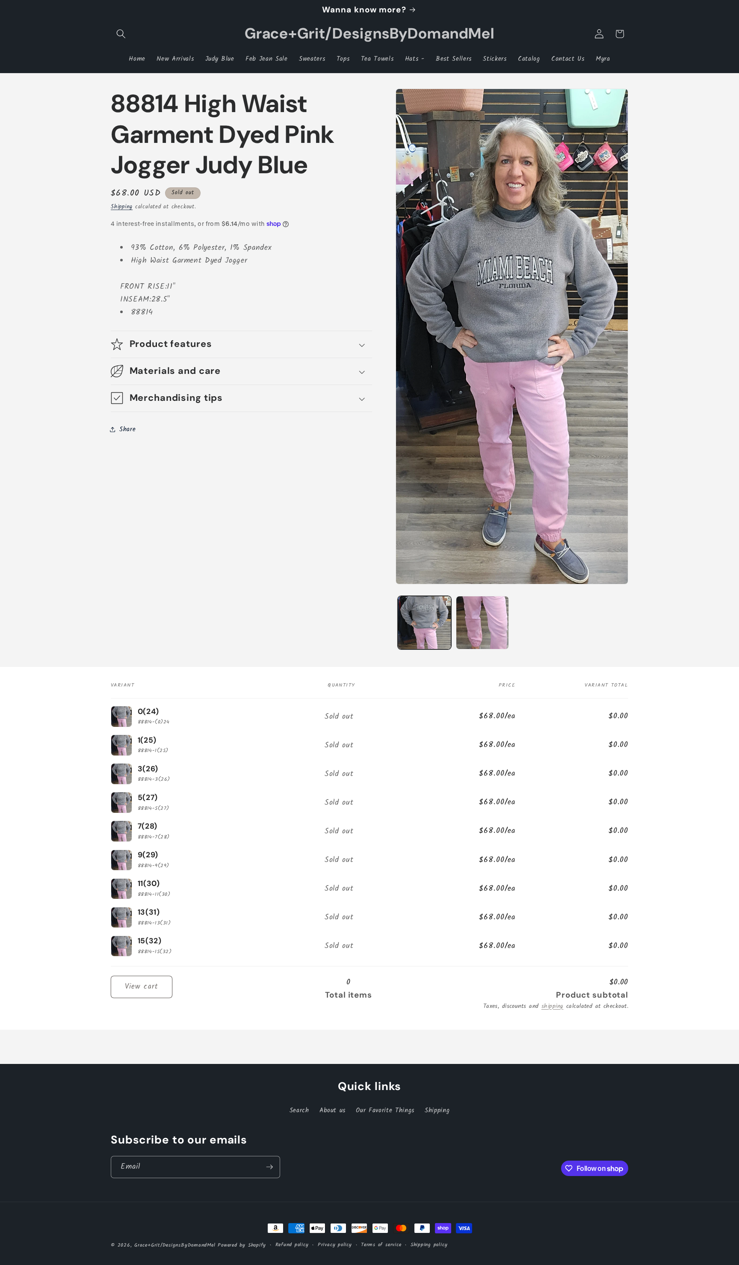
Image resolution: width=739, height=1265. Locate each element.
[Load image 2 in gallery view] (482, 622)
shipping (552, 1006)
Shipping (122, 206)
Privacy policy (335, 1245)
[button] (121, 34)
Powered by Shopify (242, 1245)
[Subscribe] (269, 1167)
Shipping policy (429, 1245)
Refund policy (292, 1245)
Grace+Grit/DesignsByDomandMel (174, 1245)
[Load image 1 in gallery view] (424, 622)
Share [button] (127, 429)
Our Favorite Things (385, 1110)
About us (332, 1110)
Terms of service (381, 1245)
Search (299, 1110)
